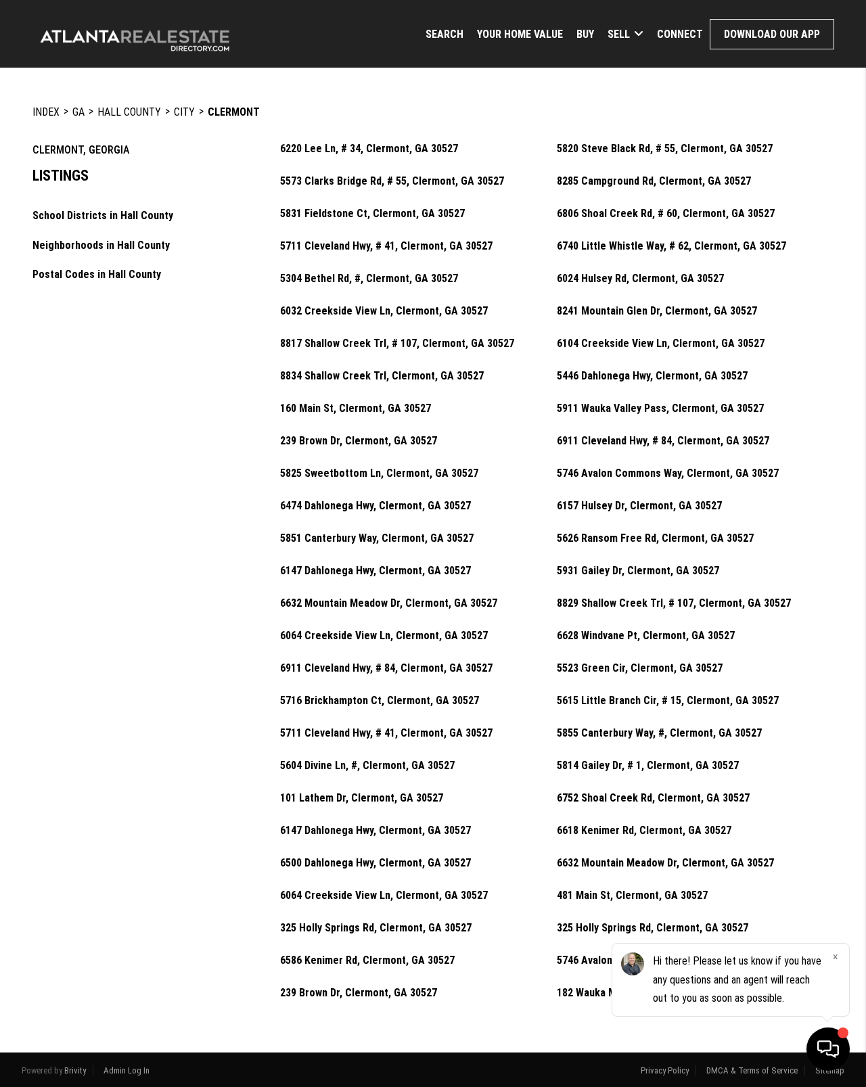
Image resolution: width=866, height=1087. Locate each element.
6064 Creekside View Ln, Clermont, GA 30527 (384, 635)
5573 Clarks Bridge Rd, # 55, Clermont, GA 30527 (392, 181)
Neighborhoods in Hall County (101, 245)
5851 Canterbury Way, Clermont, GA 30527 (377, 538)
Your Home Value (520, 34)
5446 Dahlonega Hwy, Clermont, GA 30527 (652, 376)
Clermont (234, 112)
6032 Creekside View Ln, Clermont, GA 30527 (384, 311)
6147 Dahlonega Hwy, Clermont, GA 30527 (375, 570)
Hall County (129, 112)
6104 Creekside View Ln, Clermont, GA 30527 (661, 343)
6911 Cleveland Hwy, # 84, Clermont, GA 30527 (663, 441)
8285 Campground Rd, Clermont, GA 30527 (654, 181)
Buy (585, 34)
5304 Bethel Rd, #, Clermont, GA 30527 (369, 278)
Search (444, 34)
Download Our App (772, 34)
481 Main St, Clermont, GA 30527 (632, 895)
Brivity (75, 1070)
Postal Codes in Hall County (96, 274)
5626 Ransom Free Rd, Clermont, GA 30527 (655, 538)
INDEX (46, 112)
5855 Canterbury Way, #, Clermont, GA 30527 (659, 733)
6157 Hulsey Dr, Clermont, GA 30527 (639, 506)
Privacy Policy (665, 1070)
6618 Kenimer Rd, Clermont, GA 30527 (644, 830)
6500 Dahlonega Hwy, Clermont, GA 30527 (375, 863)
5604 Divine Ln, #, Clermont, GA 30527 (367, 765)
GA (78, 112)
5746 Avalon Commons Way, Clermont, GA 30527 (668, 473)
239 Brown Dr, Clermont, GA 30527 (358, 441)
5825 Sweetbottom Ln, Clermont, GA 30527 (379, 473)
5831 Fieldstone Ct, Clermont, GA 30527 (372, 213)
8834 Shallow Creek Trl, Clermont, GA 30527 (382, 376)
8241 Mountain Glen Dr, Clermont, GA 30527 (657, 311)
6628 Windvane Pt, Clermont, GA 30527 (646, 635)
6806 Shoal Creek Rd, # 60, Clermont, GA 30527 (666, 213)
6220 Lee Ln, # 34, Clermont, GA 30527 (369, 148)
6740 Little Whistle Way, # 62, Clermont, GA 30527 (671, 246)
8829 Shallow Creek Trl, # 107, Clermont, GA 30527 (674, 603)
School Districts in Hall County (102, 215)
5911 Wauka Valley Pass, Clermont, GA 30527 (660, 408)
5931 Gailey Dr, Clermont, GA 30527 (638, 570)
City (184, 112)
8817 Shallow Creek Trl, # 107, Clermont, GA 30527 (397, 343)
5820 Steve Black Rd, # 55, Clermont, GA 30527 (665, 148)
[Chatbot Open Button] (828, 1049)
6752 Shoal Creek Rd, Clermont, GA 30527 (653, 798)
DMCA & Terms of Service (752, 1070)
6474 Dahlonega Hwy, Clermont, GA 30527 (375, 506)
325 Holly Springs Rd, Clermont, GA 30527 (376, 928)
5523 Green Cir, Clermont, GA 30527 (640, 668)
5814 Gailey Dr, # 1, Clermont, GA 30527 (648, 765)
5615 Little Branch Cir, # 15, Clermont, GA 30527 (668, 700)
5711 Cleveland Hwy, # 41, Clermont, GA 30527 (386, 246)
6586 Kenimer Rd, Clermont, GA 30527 (367, 960)
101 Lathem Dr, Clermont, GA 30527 (361, 798)
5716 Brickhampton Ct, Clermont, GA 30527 (379, 700)
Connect (680, 34)
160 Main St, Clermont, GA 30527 (355, 408)
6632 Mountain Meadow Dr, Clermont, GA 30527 (388, 603)
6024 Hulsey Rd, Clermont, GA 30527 (640, 278)
